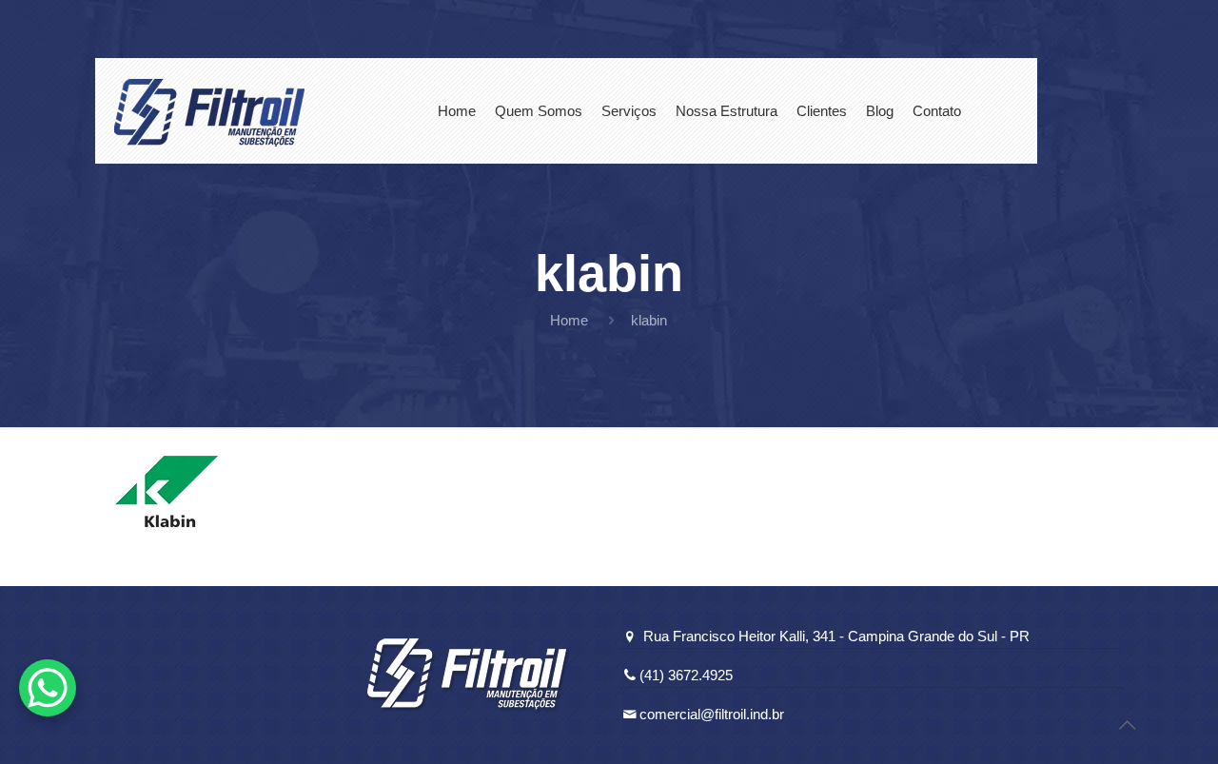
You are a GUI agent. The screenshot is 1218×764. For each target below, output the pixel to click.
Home (569, 320)
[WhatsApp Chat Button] (47, 687)
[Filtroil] (209, 111)
